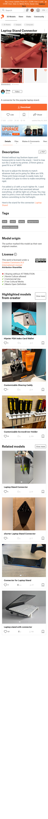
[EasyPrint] (27, 10)
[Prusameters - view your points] (32, 10)
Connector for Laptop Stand (17, 580)
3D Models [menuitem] (11, 16)
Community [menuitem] (39, 16)
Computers (29, 24)
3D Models (7, 24)
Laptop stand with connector (18, 627)
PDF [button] (43, 152)
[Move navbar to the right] (45, 16)
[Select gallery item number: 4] (26, 333)
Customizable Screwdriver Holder (21, 432)
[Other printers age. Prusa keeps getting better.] (24, 130)
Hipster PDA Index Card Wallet (19, 338)
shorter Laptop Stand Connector (20, 533)
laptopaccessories (10, 227)
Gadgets (18, 24)
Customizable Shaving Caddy (18, 385)
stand (12, 221)
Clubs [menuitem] (28, 16)
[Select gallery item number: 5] (27, 333)
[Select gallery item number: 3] (24, 333)
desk (5, 221)
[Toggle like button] (5, 342)
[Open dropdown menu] (44, 30)
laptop (21, 221)
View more (40, 296)
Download (25, 107)
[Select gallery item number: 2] (22, 333)
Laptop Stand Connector (16, 487)
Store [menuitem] (21, 16)
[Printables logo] (2, 16)
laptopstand (33, 221)
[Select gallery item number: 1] (20, 333)
